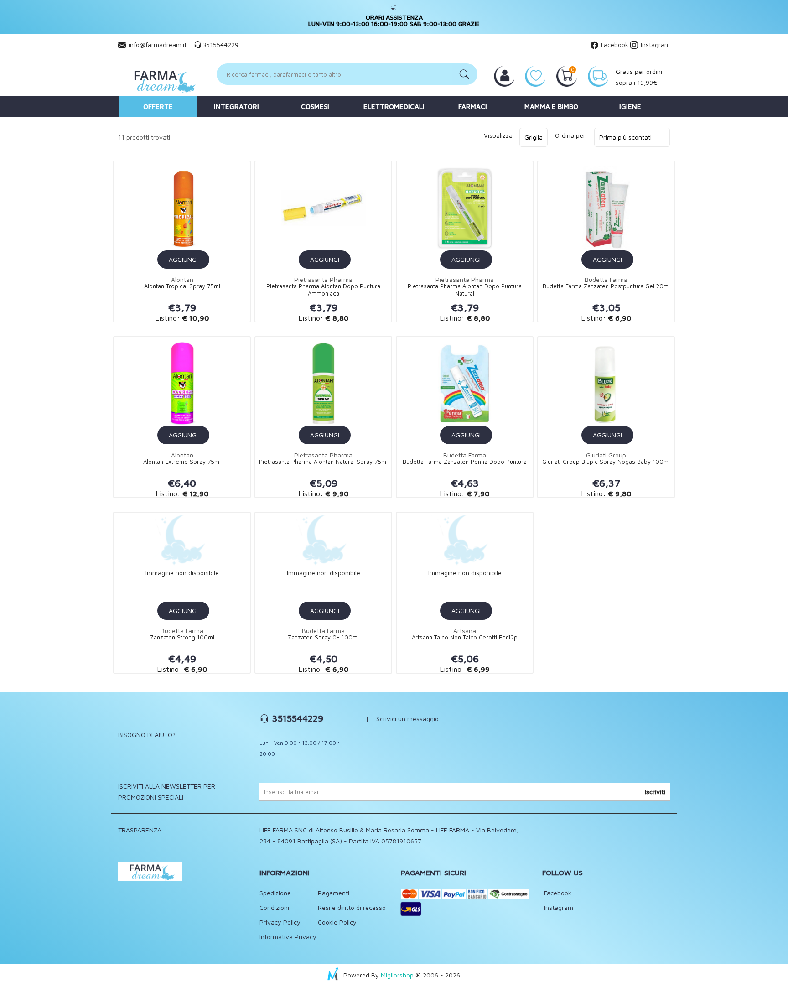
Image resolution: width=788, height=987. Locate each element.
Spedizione (275, 893)
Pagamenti (333, 893)
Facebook (613, 44)
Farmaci (472, 106)
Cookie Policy (337, 922)
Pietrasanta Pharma (323, 279)
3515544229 (220, 44)
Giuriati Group (606, 455)
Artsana (464, 630)
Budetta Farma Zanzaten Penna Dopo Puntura (465, 461)
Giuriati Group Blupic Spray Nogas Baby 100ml (606, 461)
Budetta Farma (606, 279)
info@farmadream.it (158, 44)
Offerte (158, 106)
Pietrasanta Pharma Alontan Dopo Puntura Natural (465, 290)
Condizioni (274, 907)
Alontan (182, 279)
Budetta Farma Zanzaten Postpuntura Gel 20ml (606, 286)
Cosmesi (315, 106)
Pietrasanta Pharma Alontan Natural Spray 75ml (323, 461)
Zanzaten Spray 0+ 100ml (323, 637)
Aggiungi (183, 259)
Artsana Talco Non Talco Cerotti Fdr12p (465, 637)
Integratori (236, 106)
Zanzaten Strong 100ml (182, 637)
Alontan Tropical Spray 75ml (182, 286)
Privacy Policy (280, 922)
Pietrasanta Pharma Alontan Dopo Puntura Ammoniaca (323, 290)
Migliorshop (397, 975)
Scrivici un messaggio (407, 718)
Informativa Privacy (287, 936)
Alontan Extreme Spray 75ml (182, 461)
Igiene (630, 106)
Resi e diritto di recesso (352, 907)
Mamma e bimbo (551, 106)
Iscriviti (655, 791)
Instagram (654, 44)
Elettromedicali (394, 106)
